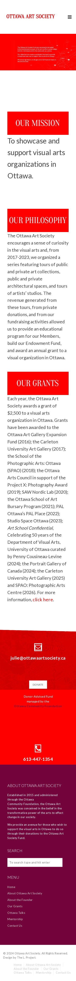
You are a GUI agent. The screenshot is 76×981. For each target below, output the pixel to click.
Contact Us (14, 925)
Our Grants (14, 906)
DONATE (38, 684)
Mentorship (15, 919)
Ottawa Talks (16, 912)
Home (11, 887)
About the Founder (20, 900)
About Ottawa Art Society (24, 893)
